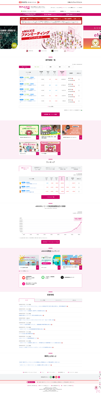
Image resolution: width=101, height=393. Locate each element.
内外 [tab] (69, 66)
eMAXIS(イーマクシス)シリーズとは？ (30, 372)
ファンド (42, 11)
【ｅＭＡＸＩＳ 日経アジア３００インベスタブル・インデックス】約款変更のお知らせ (35, 347)
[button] (96, 388)
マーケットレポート (52, 11)
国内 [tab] (50, 66)
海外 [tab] (60, 66)
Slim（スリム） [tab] (25, 66)
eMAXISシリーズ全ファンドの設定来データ (72, 110)
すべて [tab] (26, 300)
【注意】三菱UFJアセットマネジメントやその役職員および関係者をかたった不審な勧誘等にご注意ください (39, 362)
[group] (50, 37)
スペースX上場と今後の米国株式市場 (26, 333)
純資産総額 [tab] (76, 169)
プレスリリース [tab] (58, 300)
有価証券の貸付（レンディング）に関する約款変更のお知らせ (31, 315)
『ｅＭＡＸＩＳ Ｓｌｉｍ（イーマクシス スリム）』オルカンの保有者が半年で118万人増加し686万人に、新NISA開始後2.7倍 (42, 306)
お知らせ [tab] (74, 300)
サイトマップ (65, 7)
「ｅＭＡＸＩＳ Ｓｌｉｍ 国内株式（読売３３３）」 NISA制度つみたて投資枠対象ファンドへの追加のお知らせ (40, 342)
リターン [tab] (25, 169)
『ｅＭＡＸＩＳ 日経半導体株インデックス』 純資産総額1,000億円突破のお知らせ (35, 324)
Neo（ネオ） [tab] (37, 66)
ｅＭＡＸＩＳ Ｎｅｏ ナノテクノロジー (29, 187)
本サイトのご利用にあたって (44, 385)
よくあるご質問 (58, 7)
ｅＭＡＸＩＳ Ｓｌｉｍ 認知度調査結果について (28, 338)
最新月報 (69, 78)
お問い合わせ (53, 7)
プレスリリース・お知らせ (75, 11)
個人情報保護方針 (55, 385)
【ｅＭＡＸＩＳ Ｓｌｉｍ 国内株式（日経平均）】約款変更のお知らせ (32, 310)
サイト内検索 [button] (79, 7)
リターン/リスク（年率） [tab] (50, 169)
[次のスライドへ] (100, 37)
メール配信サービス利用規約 (67, 385)
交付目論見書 (70, 80)
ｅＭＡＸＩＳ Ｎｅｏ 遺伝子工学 (28, 192)
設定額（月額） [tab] (63, 169)
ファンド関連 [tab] (42, 300)
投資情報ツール (63, 11)
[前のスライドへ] (1, 37)
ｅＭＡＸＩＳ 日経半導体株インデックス (29, 183)
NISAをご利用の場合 (32, 385)
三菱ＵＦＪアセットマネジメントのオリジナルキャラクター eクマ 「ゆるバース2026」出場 (36, 319)
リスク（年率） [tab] (37, 168)
